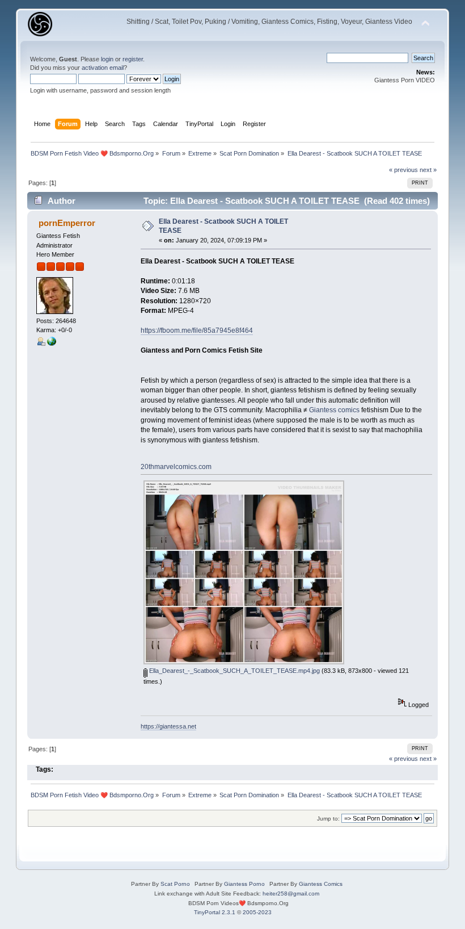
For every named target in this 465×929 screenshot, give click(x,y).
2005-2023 (257, 912)
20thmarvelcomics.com (176, 467)
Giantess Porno (244, 884)
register (132, 59)
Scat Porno (175, 884)
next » (428, 169)
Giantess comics (334, 410)
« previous (403, 169)
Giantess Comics (321, 884)
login (107, 59)
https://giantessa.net (168, 726)
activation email (103, 67)
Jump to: (328, 818)
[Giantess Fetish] (51, 343)
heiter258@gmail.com (291, 893)
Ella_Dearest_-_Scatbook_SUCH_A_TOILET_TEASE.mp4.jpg (233, 670)
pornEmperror (67, 223)
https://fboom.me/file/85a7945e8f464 (197, 330)
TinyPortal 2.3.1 (214, 912)
